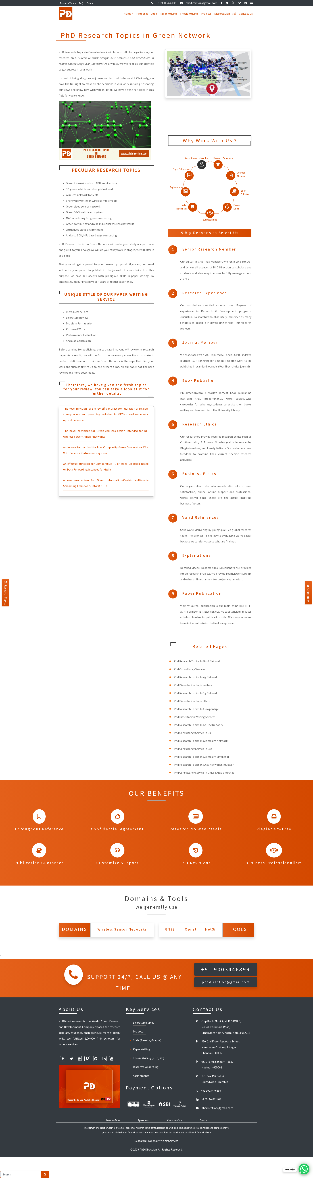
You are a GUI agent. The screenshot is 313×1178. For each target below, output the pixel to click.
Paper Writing (168, 13)
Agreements (143, 1120)
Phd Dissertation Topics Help (192, 701)
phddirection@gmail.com (201, 3)
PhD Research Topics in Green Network (84, 244)
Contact (91, 3)
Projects (206, 13)
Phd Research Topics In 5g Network (196, 693)
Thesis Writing (189, 13)
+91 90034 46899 (166, 3)
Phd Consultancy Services (189, 669)
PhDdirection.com (154, 1132)
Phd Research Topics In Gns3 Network (197, 661)
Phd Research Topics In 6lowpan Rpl (196, 709)
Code (154, 13)
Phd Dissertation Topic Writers (193, 685)
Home (127, 13)
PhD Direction (148, 1149)
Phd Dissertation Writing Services (194, 717)
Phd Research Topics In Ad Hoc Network (198, 725)
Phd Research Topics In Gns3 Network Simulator (204, 764)
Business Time (113, 1120)
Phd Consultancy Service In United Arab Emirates (204, 772)
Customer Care (174, 1120)
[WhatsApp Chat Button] (304, 1169)
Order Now (308, 595)
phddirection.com (104, 1127)
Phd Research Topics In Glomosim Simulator (201, 756)
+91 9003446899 (225, 969)
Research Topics (68, 3)
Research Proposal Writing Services (156, 1141)
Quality (203, 1120)
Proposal (142, 13)
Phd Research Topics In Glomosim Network (201, 741)
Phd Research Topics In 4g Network (196, 677)
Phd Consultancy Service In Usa (193, 749)
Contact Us (246, 13)
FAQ (81, 3)
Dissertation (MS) (225, 13)
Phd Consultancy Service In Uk (192, 733)
